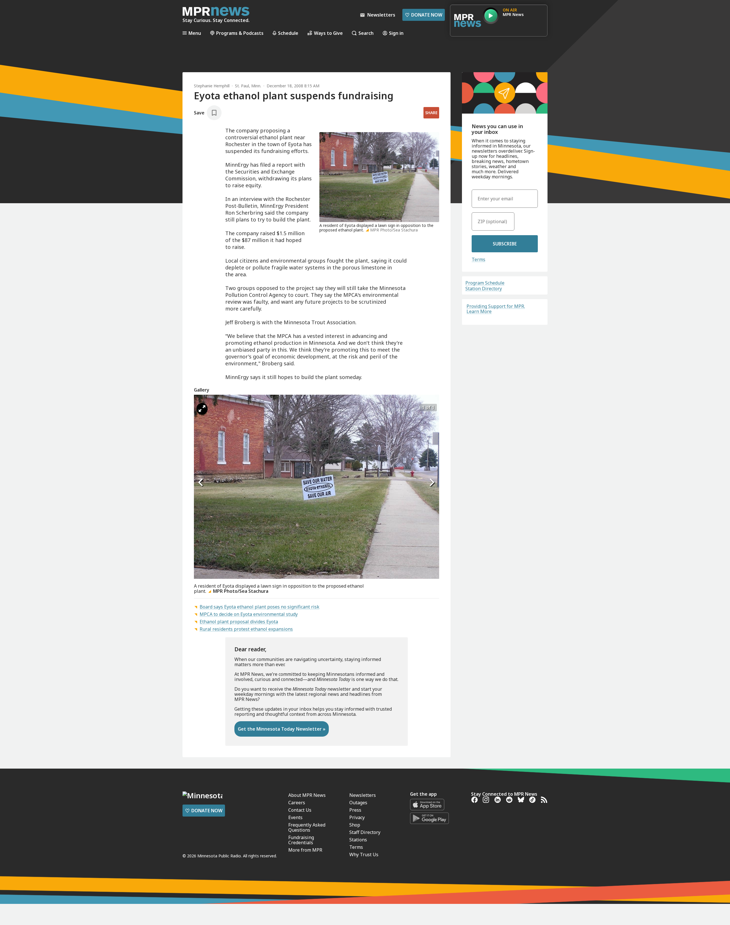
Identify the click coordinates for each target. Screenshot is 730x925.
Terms (478, 259)
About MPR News (307, 795)
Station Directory (483, 288)
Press (355, 810)
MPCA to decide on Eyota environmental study (249, 614)
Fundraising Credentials (301, 840)
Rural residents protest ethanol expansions (246, 629)
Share (431, 112)
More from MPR (305, 850)
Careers (296, 802)
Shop (354, 825)
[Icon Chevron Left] (201, 482)
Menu (194, 33)
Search (366, 33)
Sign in (396, 33)
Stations (358, 840)
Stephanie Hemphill (212, 85)
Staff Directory (364, 832)
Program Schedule (484, 282)
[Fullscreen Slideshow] (202, 409)
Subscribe (505, 244)
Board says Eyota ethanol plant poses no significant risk (259, 607)
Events (295, 817)
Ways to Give (328, 33)
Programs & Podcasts (239, 33)
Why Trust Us (363, 854)
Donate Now (423, 14)
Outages (358, 802)
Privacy (357, 817)
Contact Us (299, 810)
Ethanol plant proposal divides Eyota (239, 621)
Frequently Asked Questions (306, 827)
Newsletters (362, 795)
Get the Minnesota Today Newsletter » (281, 729)
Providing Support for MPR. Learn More (496, 309)
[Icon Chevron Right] (432, 482)
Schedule (288, 33)
